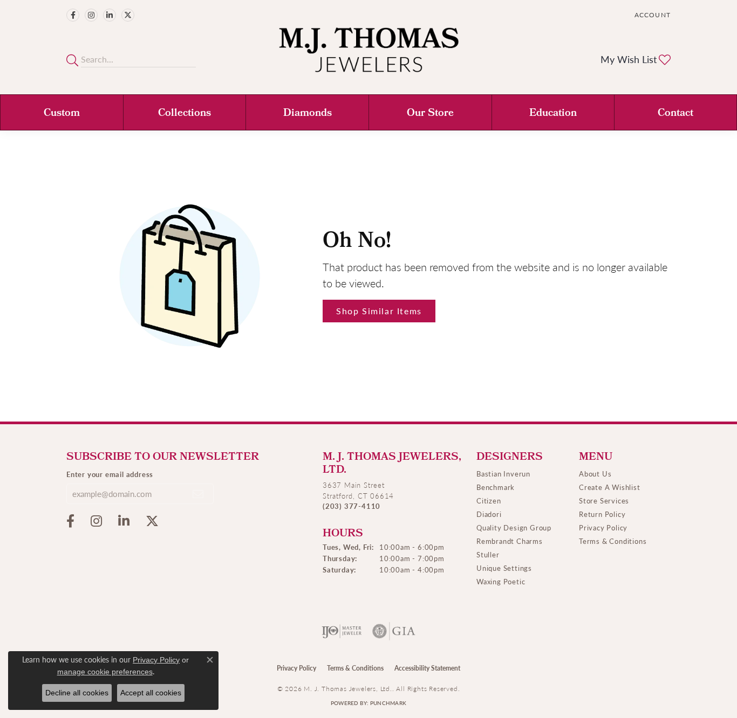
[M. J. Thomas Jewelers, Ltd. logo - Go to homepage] (369, 55)
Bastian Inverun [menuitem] (503, 473)
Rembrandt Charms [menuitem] (509, 541)
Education (553, 113)
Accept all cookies (150, 692)
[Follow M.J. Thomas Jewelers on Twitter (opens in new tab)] (127, 15)
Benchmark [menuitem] (495, 487)
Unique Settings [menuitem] (504, 568)
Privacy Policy (603, 527)
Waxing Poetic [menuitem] (500, 581)
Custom (62, 113)
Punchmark (388, 703)
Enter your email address (109, 474)
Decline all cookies (76, 692)
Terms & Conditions (612, 541)
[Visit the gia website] (393, 631)
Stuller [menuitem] (488, 554)
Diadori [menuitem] (489, 514)
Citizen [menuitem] (488, 500)
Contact (675, 113)
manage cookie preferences (105, 671)
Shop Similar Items (379, 311)
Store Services (604, 500)
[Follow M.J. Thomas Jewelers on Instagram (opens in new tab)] (91, 15)
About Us (595, 473)
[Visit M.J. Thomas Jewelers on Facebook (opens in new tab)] (72, 15)
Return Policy (602, 514)
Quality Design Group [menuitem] (513, 527)
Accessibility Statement (427, 668)
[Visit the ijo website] (342, 631)
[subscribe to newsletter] (198, 493)
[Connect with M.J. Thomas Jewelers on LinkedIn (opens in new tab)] (109, 15)
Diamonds (307, 113)
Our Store (430, 113)
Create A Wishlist (609, 487)
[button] (651, 14)
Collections (184, 113)
